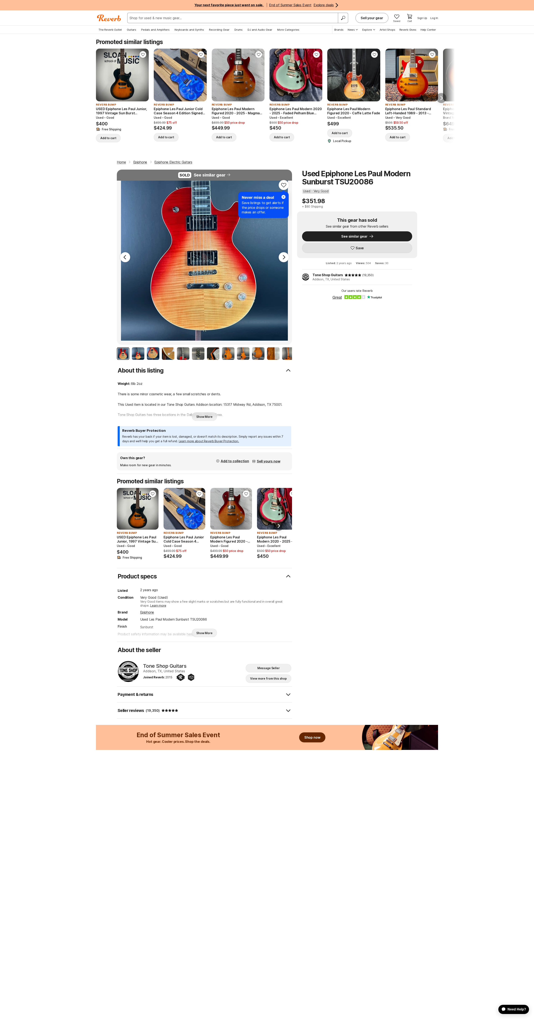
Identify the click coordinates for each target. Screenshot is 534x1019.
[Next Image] (284, 257)
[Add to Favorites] (143, 54)
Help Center (428, 29)
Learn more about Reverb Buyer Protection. (209, 441)
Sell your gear (372, 18)
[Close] (283, 197)
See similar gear (209, 175)
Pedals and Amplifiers (155, 29)
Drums (238, 29)
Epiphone (147, 612)
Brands (339, 29)
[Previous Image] (125, 257)
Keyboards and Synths (189, 29)
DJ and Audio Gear (260, 29)
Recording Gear (219, 29)
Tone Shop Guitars (327, 275)
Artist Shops (387, 29)
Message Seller (268, 668)
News (351, 29)
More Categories (288, 29)
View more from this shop (268, 678)
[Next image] (143, 75)
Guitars (131, 29)
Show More (204, 416)
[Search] (343, 18)
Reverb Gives (407, 29)
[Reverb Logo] (109, 17)
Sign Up (422, 18)
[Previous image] (101, 75)
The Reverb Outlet (110, 29)
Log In (434, 18)
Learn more (158, 605)
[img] (353, 275)
